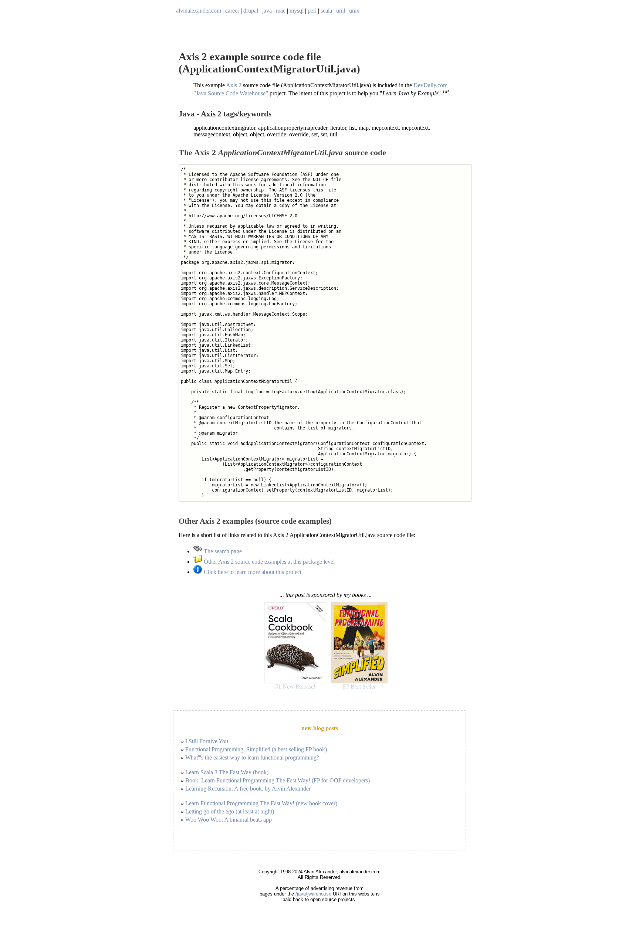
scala (326, 10)
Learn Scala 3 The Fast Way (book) (226, 772)
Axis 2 (233, 85)
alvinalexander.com (198, 10)
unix (354, 10)
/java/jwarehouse (313, 894)
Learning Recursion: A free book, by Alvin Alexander (248, 788)
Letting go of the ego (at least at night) (229, 811)
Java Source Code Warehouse (231, 94)
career (232, 10)
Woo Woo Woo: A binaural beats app (228, 819)
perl (312, 10)
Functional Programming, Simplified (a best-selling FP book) (256, 749)
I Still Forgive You (206, 741)
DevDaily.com (430, 85)
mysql (297, 10)
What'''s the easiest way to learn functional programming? (252, 757)
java (267, 10)
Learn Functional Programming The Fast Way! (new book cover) (261, 803)
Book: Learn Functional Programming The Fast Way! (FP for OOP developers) (277, 780)
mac (280, 10)
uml (340, 10)
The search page (222, 551)
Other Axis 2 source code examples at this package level (268, 561)
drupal (250, 10)
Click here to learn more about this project (251, 572)
